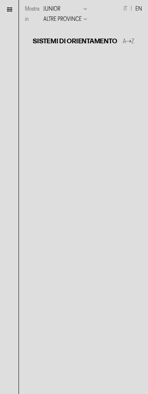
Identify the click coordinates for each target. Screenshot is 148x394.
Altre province (62, 19)
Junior (51, 9)
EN (138, 9)
